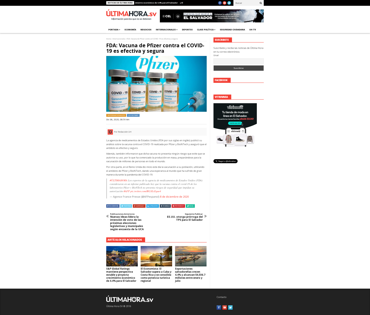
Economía (130, 29)
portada (113, 29)
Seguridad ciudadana (232, 29)
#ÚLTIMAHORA (118, 180)
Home (108, 39)
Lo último (133, 115)
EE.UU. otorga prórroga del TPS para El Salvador (185, 217)
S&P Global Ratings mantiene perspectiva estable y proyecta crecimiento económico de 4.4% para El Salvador (121, 274)
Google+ (140, 206)
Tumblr (166, 206)
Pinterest (179, 206)
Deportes (187, 29)
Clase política (205, 29)
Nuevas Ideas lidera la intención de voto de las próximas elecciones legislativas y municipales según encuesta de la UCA (127, 222)
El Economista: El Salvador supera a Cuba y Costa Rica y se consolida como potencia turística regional (156, 274)
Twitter (127, 206)
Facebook (113, 206)
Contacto (221, 297)
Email (216, 55)
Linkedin (153, 206)
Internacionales (166, 29)
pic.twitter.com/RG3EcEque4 (145, 191)
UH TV (252, 29)
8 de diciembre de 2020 (174, 196)
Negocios (145, 29)
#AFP (127, 191)
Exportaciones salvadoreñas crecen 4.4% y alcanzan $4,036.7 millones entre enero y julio (190, 274)
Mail (191, 206)
